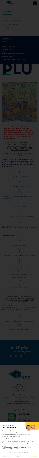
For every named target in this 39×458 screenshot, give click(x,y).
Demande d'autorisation (11, 21)
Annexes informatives (19, 245)
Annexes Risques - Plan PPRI (19, 277)
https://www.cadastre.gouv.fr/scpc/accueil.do (19, 321)
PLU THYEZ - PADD (19, 206)
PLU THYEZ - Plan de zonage (19, 186)
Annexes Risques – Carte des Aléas (19, 266)
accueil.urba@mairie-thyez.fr (15, 53)
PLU (4, 17)
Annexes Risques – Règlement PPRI (19, 274)
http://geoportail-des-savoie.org (19, 329)
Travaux (6, 28)
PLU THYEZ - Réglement (19, 176)
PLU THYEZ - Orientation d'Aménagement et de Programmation (17, 197)
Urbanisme (7, 11)
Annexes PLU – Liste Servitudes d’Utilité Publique (19, 255)
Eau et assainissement (11, 24)
